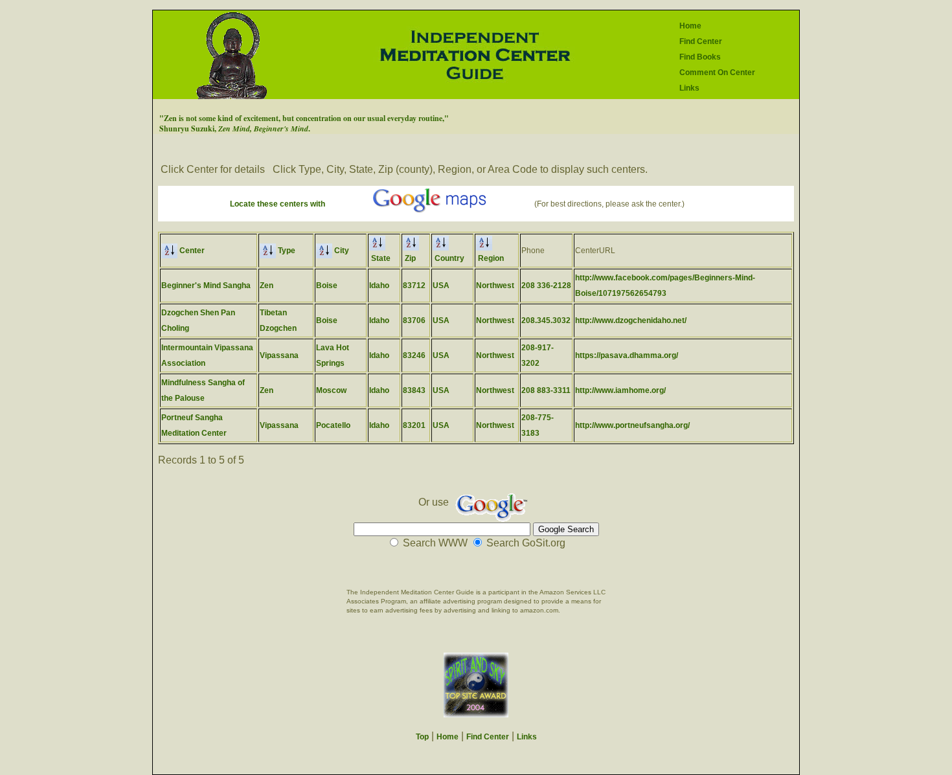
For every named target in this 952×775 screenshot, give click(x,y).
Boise (326, 285)
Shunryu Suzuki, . (234, 128)
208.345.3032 (546, 320)
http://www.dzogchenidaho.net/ (630, 320)
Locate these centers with (277, 203)
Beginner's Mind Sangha (206, 285)
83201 (414, 425)
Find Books (700, 57)
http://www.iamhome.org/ (620, 390)
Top (422, 736)
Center (191, 250)
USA (441, 285)
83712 (414, 285)
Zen (266, 285)
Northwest (495, 285)
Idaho (379, 285)
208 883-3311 (546, 390)
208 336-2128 (546, 285)
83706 (414, 320)
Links (689, 88)
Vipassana (279, 355)
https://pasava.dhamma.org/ (626, 355)
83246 (414, 355)
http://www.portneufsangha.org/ (632, 425)
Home (690, 25)
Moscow (331, 390)
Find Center (700, 41)
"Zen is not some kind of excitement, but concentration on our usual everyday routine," (304, 118)
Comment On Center (717, 72)
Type (285, 250)
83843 (414, 390)
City (340, 250)
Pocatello (333, 425)
